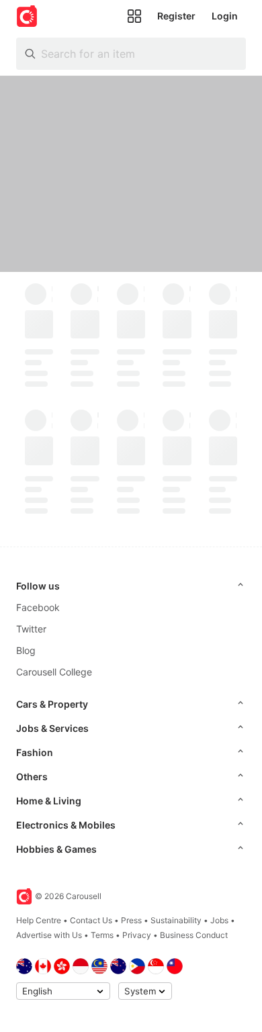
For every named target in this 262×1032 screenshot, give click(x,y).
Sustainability (176, 920)
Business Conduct (194, 935)
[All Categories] (134, 16)
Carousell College (54, 671)
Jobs (219, 920)
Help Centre (38, 920)
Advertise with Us (49, 935)
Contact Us (91, 920)
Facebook (38, 607)
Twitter (31, 629)
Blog (26, 650)
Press (131, 920)
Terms (102, 935)
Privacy (136, 935)
